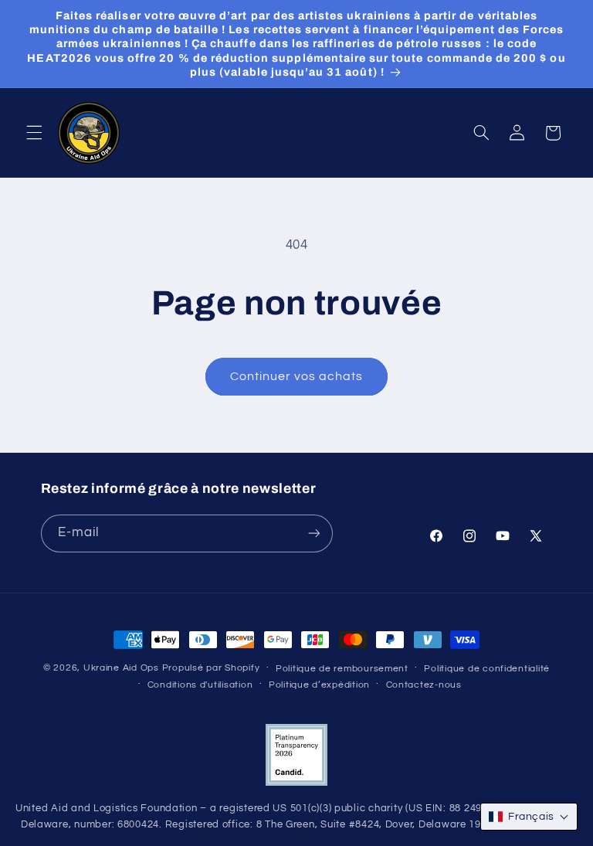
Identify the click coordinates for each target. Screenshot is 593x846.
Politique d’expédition (319, 685)
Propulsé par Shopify (211, 668)
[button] (34, 133)
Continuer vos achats (297, 376)
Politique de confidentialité (487, 668)
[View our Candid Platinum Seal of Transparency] (296, 783)
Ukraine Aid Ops (121, 668)
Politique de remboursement (342, 668)
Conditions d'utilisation (200, 685)
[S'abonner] (313, 533)
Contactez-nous (424, 685)
